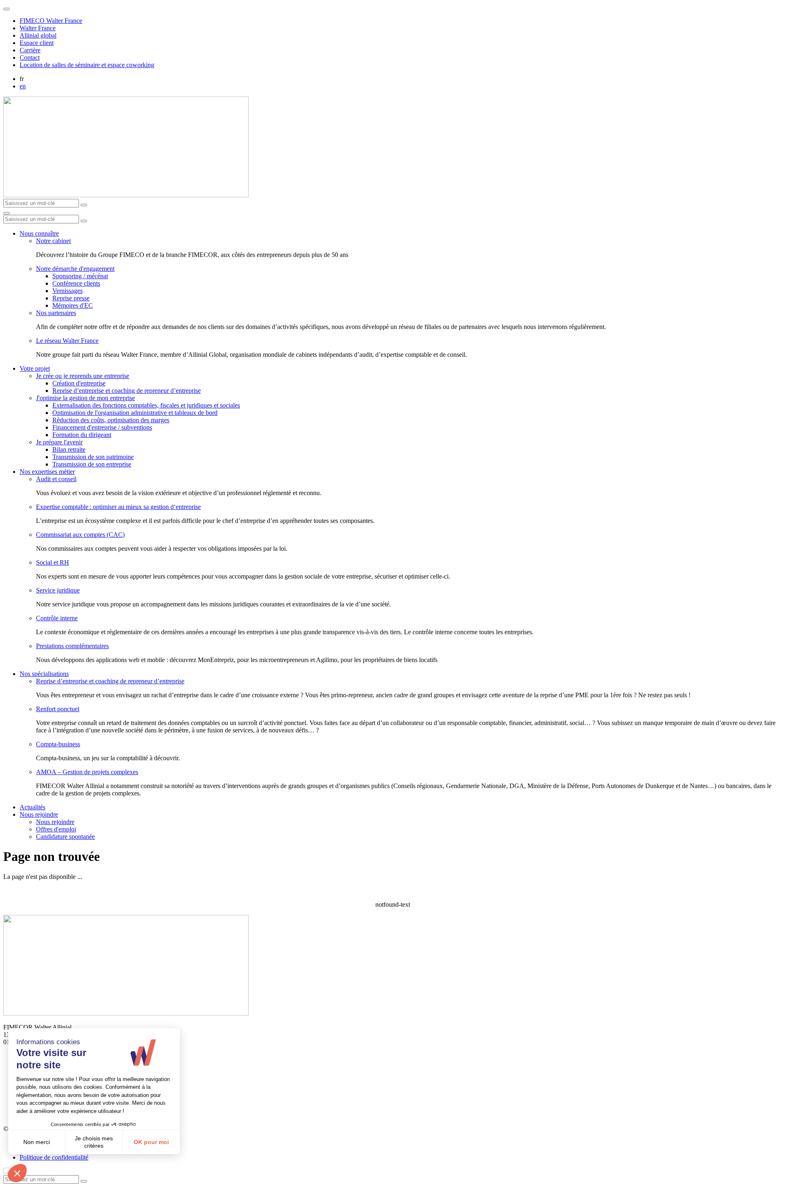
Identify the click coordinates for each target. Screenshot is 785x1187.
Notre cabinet (53, 240)
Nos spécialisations (44, 673)
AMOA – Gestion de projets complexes (87, 771)
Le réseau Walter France (67, 340)
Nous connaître (39, 233)
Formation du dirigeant (81, 434)
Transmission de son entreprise (91, 464)
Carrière (30, 50)
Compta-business (58, 744)
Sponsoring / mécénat (80, 276)
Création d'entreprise (78, 383)
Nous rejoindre (39, 814)
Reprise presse (71, 298)
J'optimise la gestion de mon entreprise (85, 397)
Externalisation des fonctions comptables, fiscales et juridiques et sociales (146, 405)
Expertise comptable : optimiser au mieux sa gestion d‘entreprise (118, 506)
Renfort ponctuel (57, 708)
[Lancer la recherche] (84, 205)
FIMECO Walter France (51, 20)
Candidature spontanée (65, 836)
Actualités (32, 807)
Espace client (37, 42)
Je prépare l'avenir (59, 442)
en (23, 86)
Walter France (38, 28)
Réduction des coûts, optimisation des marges (110, 420)
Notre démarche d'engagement (75, 268)
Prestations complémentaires (72, 645)
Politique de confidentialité (54, 1157)
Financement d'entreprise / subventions (102, 427)
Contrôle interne (57, 618)
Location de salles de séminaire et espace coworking (87, 64)
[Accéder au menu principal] (6, 213)
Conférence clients (76, 283)
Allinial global (38, 35)
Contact (30, 57)
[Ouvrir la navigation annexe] (6, 9)
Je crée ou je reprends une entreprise (82, 375)
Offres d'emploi (56, 829)
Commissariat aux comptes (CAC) (80, 534)
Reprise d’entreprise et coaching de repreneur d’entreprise (126, 390)
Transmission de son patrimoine (93, 456)
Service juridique (58, 590)
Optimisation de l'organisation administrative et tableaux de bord (135, 412)
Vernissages (67, 290)
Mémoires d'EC (72, 305)
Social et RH (52, 562)
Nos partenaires (56, 312)
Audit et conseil (56, 478)
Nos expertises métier (47, 471)
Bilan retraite (68, 449)
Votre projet (35, 368)
